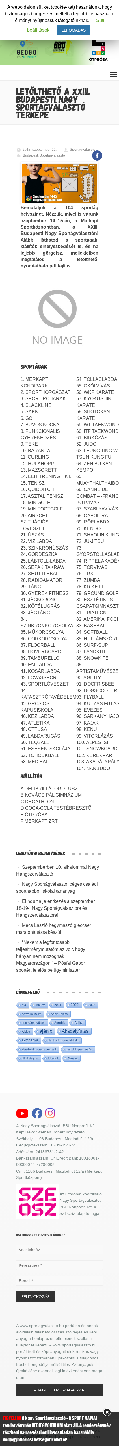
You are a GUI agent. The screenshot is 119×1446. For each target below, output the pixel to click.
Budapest (30, 155)
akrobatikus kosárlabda (63, 1040)
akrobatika (30, 1040)
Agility (79, 1022)
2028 (91, 1004)
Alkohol (53, 1058)
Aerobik (59, 1022)
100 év (40, 1004)
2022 (75, 1005)
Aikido (26, 1031)
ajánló (46, 1031)
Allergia (72, 1058)
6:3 (24, 1004)
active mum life (31, 1013)
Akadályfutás (75, 1031)
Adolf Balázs (59, 1013)
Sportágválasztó (82, 150)
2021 (57, 1004)
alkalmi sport (30, 1058)
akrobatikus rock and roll (39, 1049)
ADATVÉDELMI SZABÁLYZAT (59, 1390)
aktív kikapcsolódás (79, 1049)
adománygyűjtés (33, 1022)
